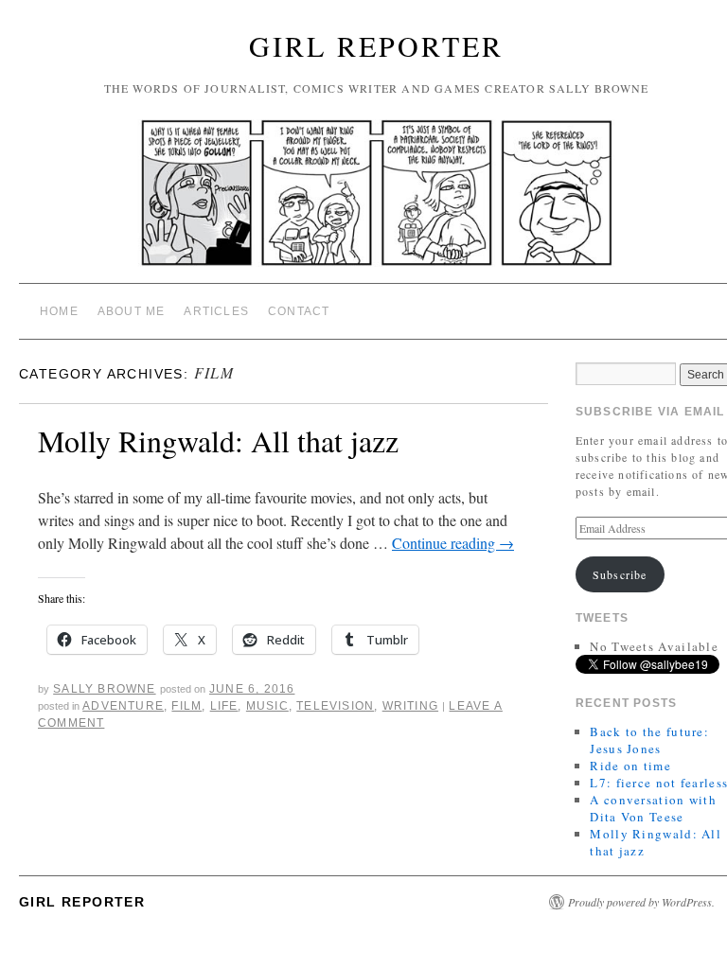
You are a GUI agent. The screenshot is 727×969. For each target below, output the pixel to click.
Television (335, 706)
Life (224, 706)
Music (267, 706)
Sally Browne (104, 689)
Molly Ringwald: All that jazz (218, 440)
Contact (298, 311)
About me (132, 311)
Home (59, 311)
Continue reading (453, 543)
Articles (216, 311)
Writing (410, 706)
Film (186, 706)
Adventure (123, 706)
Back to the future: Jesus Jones (649, 740)
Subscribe (620, 574)
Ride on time (630, 765)
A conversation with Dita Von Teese (653, 808)
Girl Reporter (376, 45)
